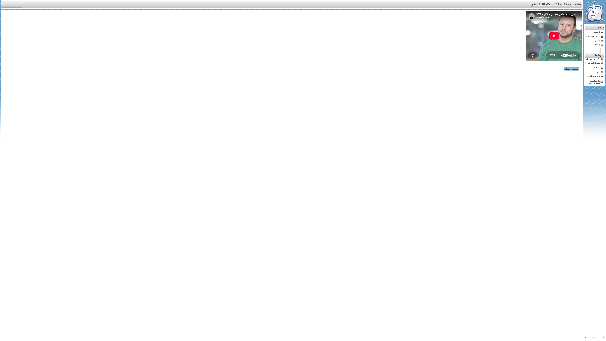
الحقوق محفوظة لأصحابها (594, 338)
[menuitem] (595, 32)
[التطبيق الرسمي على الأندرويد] (591, 59)
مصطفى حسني (571, 69)
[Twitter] (594, 59)
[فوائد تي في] (594, 21)
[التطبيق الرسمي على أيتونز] (587, 59)
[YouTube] (601, 59)
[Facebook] (598, 59)
